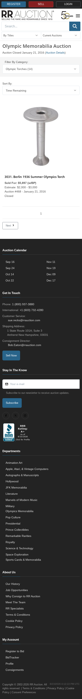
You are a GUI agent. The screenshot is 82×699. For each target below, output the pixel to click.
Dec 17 (51, 280)
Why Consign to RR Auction (23, 596)
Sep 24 (10, 268)
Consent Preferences (24, 692)
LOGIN (68, 4)
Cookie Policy (14, 620)
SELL (41, 4)
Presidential (13, 523)
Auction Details (55, 52)
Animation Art (14, 462)
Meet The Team (15, 602)
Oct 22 (10, 280)
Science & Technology (19, 548)
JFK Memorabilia (16, 487)
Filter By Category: (16, 62)
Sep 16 (10, 261)
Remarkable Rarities (18, 535)
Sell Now (11, 355)
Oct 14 (10, 274)
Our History (13, 583)
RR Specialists (15, 608)
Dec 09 (51, 274)
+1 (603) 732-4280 (31, 310)
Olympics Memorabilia (19, 511)
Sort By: (7, 83)
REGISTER (13, 4)
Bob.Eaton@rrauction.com (24, 345)
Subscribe (12, 402)
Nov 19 (51, 268)
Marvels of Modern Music (21, 500)
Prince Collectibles (17, 529)
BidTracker (12, 657)
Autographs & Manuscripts (22, 475)
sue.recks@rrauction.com (24, 320)
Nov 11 (51, 261)
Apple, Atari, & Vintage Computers (27, 469)
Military (10, 506)
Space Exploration (17, 554)
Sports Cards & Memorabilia (23, 559)
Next (9, 225)
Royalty (10, 542)
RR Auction (36, 684)
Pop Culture (13, 517)
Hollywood (12, 481)
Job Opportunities (17, 590)
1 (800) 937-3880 (23, 304)
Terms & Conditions (18, 614)
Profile (10, 663)
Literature (12, 493)
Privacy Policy (14, 627)
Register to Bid (15, 651)
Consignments (15, 669)
